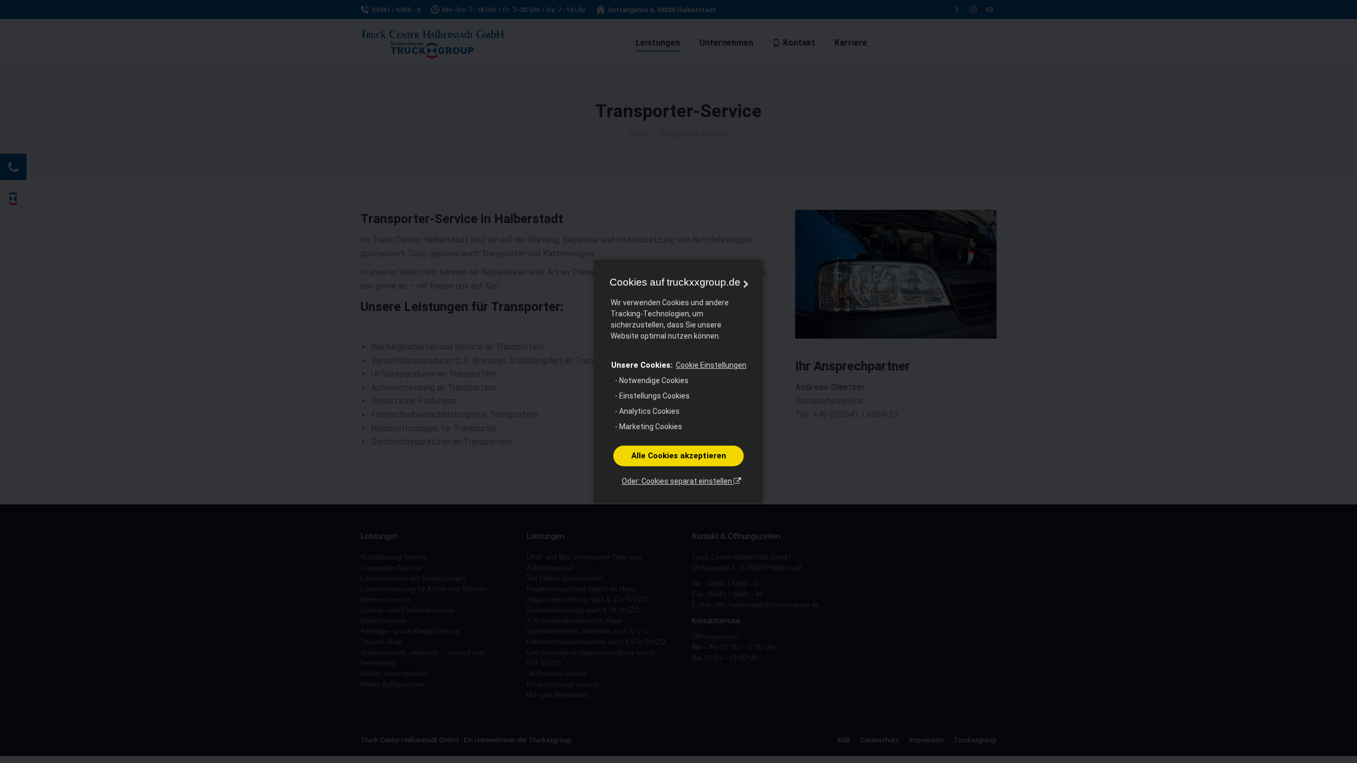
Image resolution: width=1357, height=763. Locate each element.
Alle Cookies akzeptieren (678, 455)
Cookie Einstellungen (711, 365)
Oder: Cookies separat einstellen (678, 481)
